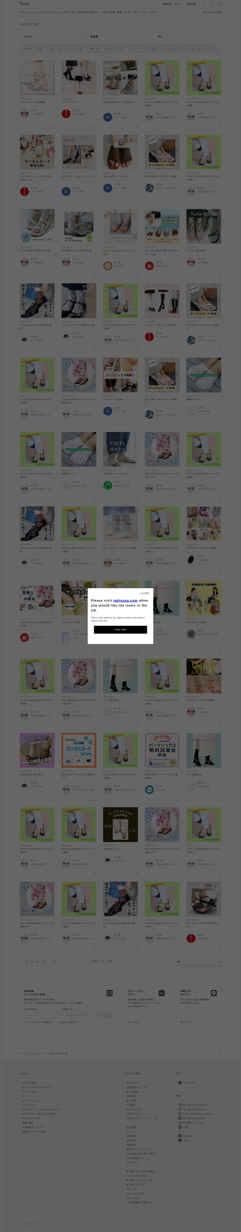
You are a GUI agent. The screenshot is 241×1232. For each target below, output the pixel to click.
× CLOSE (144, 593)
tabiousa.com (125, 600)
